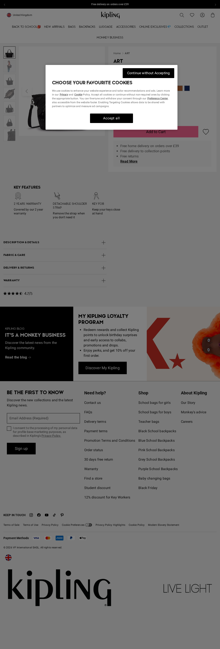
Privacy (64, 94)
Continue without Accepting (148, 73)
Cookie (78, 94)
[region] (111, 97)
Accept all (111, 118)
